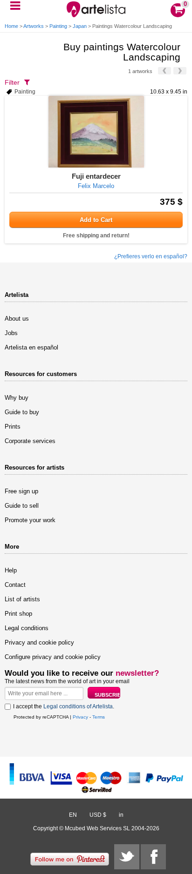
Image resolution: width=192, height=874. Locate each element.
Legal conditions (26, 628)
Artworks (33, 26)
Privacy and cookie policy (39, 642)
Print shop (18, 613)
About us (17, 318)
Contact (15, 584)
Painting (58, 26)
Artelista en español (31, 347)
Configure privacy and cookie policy (53, 656)
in (121, 815)
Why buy (16, 397)
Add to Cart (96, 219)
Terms (98, 716)
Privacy (80, 716)
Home (11, 26)
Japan (80, 26)
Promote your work (30, 520)
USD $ (97, 815)
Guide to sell (22, 505)
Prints (13, 426)
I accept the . (63, 706)
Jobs (11, 332)
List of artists (22, 599)
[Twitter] (126, 856)
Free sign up (21, 491)
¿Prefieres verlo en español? (150, 256)
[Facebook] (153, 856)
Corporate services (30, 440)
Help (11, 570)
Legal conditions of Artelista (78, 706)
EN (73, 815)
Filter (12, 82)
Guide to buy (22, 412)
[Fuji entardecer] (96, 132)
